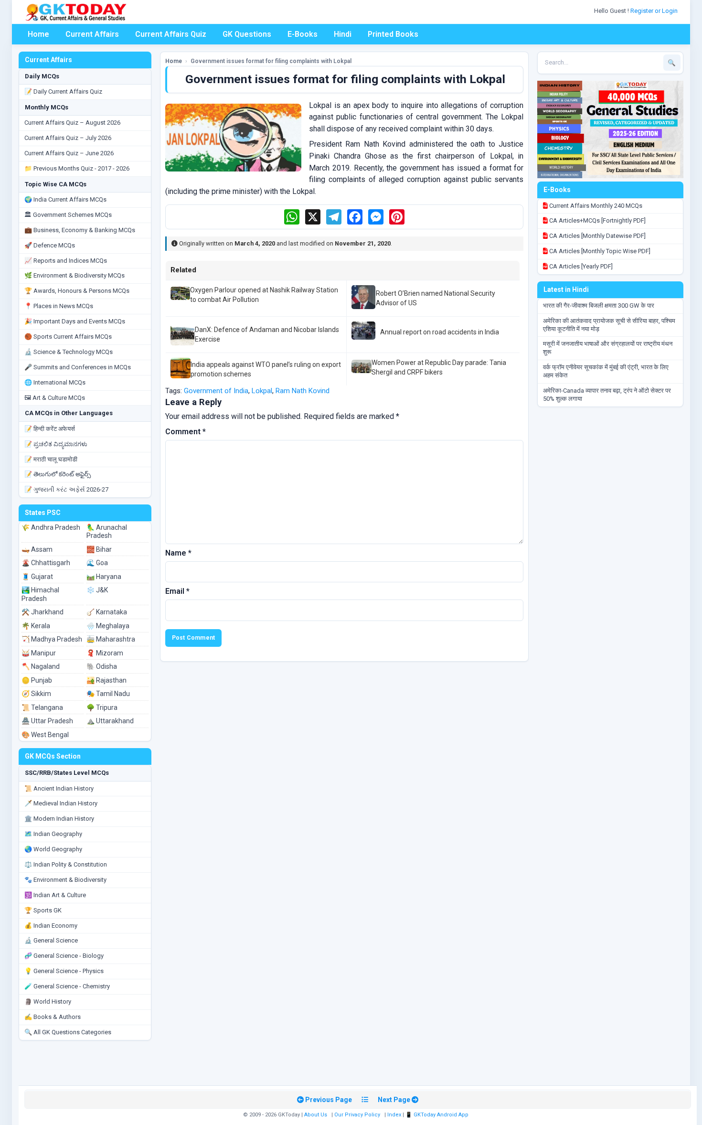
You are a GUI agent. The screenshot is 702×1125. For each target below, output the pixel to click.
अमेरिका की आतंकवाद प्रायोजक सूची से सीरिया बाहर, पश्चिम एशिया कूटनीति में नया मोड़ (609, 324)
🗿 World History (47, 1001)
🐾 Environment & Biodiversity (65, 879)
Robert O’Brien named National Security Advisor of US (435, 298)
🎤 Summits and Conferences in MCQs (77, 367)
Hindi (342, 34)
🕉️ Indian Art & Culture (55, 895)
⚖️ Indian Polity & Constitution (65, 864)
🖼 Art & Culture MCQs (54, 397)
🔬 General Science (51, 940)
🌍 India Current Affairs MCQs (65, 199)
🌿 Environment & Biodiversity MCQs (74, 275)
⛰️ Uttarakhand (110, 721)
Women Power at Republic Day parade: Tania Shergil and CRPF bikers (439, 367)
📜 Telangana (42, 707)
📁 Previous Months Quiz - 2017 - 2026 (76, 168)
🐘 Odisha (101, 666)
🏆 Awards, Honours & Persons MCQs (76, 290)
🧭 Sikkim (36, 693)
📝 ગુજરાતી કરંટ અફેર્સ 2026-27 (66, 489)
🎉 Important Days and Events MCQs (74, 321)
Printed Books (393, 34)
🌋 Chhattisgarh (45, 563)
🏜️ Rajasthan (106, 680)
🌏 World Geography (53, 849)
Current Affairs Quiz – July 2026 (67, 137)
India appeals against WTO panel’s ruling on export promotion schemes (266, 369)
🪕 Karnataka (106, 612)
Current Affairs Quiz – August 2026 (72, 122)
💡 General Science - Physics (64, 971)
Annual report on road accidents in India (439, 332)
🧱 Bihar (99, 549)
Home (38, 34)
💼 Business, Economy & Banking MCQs (79, 230)
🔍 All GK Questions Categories (67, 1032)
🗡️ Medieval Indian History (60, 803)
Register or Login (654, 10)
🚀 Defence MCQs (49, 245)
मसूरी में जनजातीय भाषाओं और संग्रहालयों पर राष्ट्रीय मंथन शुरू (607, 347)
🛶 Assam (37, 549)
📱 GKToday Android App (437, 1115)
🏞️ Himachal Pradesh (40, 594)
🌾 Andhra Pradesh (50, 527)
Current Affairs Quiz (170, 34)
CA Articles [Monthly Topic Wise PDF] (599, 251)
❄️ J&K (97, 590)
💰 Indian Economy (50, 925)
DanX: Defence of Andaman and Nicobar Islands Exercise (267, 334)
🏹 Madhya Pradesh (51, 639)
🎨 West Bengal (45, 735)
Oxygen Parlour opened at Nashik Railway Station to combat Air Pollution (264, 294)
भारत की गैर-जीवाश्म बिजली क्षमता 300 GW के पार (598, 305)
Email (177, 591)
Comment (185, 431)
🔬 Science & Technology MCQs (68, 351)
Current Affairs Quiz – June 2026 (69, 153)
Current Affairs (92, 34)
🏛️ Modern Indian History (59, 818)
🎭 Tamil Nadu (108, 693)
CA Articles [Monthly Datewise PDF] (597, 235)
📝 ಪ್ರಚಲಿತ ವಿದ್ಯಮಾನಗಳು (55, 444)
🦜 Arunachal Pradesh (106, 532)
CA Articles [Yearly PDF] (580, 266)
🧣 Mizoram (104, 653)
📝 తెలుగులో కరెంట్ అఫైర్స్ (57, 474)
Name (178, 552)
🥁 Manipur (38, 653)
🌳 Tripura (101, 707)
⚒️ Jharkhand (42, 612)
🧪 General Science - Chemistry (67, 986)
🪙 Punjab (36, 680)
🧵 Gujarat (37, 576)
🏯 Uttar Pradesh (47, 721)
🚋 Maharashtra (110, 639)
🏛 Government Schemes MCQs (68, 214)
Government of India (216, 390)
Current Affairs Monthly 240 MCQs (595, 205)
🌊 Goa (97, 563)
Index (394, 1115)
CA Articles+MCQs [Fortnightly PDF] (597, 220)
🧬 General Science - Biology (64, 955)
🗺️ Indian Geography (53, 833)
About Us (315, 1115)
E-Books (302, 34)
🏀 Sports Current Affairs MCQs (68, 336)
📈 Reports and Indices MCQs (65, 260)
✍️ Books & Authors (52, 1016)
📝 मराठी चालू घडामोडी (50, 459)
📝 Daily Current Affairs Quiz (63, 91)
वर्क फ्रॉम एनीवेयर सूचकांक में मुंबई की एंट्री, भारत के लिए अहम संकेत (606, 371)
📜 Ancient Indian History (59, 788)
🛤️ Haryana (103, 576)
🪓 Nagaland (40, 666)
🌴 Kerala (35, 626)
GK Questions (247, 34)
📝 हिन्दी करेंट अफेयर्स (49, 428)
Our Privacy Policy (357, 1115)
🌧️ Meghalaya (107, 626)
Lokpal (262, 390)
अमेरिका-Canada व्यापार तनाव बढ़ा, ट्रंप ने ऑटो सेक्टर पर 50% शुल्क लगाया (607, 394)
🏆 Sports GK (43, 910)
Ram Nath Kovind (303, 390)
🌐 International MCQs (54, 382)
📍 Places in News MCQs (58, 306)
